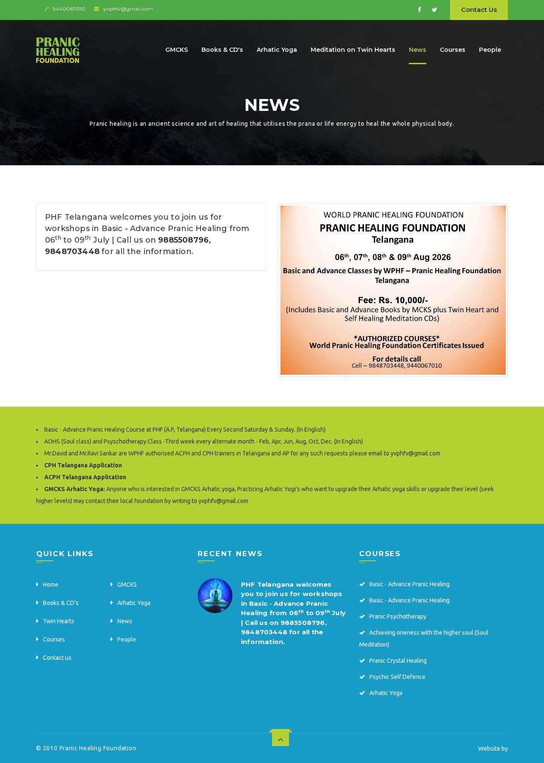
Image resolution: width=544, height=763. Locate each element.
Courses (452, 50)
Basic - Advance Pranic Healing (409, 584)
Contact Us (479, 10)
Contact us (57, 657)
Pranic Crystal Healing (398, 660)
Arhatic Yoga (277, 50)
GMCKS (176, 50)
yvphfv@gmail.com (128, 9)
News (417, 50)
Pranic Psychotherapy (397, 616)
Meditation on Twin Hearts (353, 50)
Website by (493, 748)
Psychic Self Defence (397, 676)
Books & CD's (222, 50)
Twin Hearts (58, 621)
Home (50, 584)
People (490, 50)
